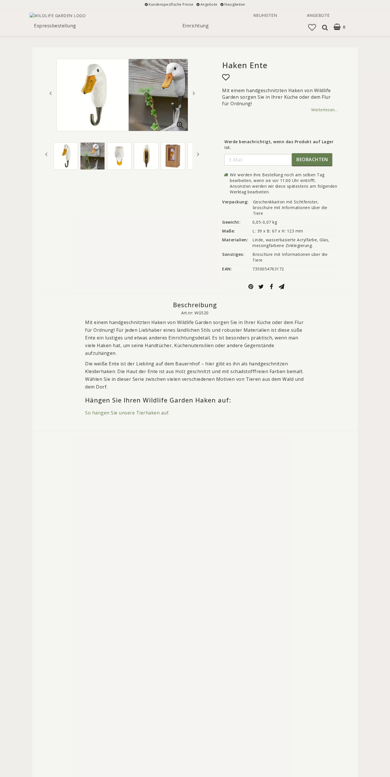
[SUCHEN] (324, 27)
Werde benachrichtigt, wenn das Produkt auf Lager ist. (278, 144)
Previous (50, 93)
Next (194, 93)
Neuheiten (265, 15)
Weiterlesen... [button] (324, 109)
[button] (343, 27)
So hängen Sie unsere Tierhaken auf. (127, 413)
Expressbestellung (55, 26)
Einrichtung (195, 26)
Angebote (318, 15)
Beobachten (312, 159)
